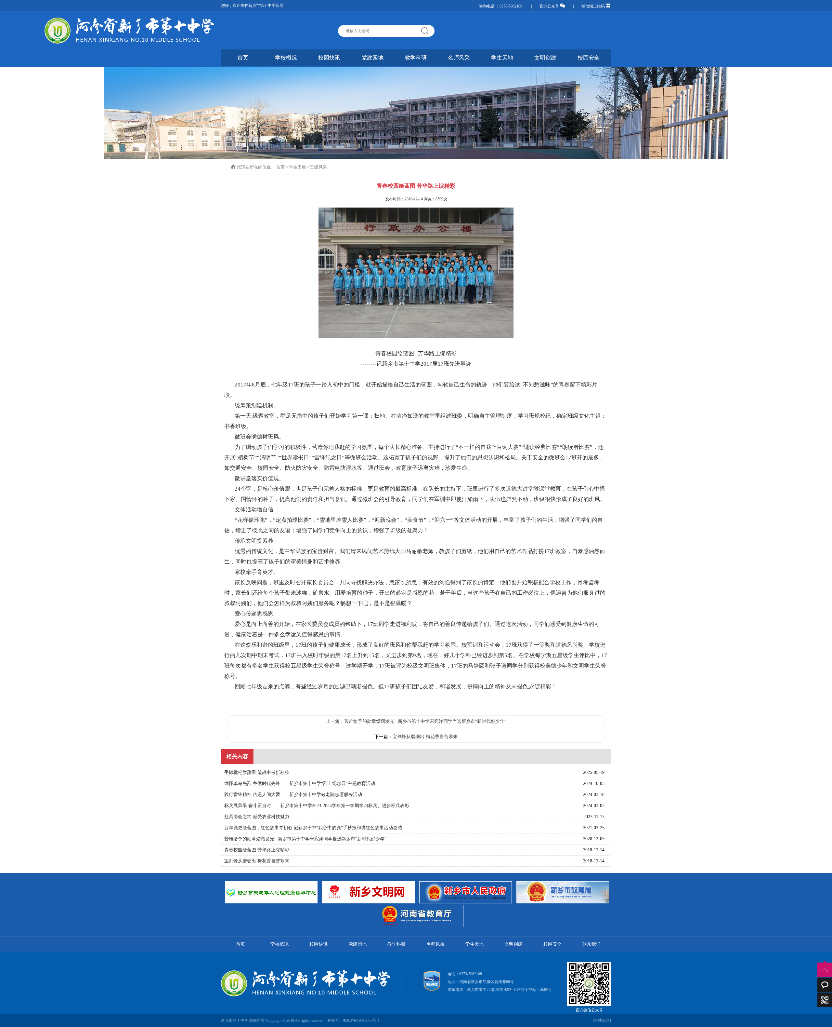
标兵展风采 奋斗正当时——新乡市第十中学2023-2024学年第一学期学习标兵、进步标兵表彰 (316, 805)
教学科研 (416, 58)
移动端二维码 (593, 6)
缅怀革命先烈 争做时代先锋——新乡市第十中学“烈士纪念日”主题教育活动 (299, 783)
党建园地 (372, 58)
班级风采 (318, 167)
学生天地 (502, 58)
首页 (242, 58)
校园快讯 (329, 58)
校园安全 (589, 58)
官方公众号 (550, 6)
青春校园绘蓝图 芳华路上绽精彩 (256, 849)
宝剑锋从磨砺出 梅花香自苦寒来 (425, 736)
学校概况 (286, 58)
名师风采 (459, 58)
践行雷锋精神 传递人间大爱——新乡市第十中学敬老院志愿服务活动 (293, 794)
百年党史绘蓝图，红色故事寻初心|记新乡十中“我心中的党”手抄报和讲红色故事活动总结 (313, 827)
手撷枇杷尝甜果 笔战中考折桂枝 (256, 772)
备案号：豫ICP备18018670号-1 (353, 1020)
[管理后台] (602, 1020)
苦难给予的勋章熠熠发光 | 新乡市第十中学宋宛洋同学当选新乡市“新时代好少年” (425, 721)
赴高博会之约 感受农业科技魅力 (256, 816)
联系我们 (591, 944)
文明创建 (545, 58)
